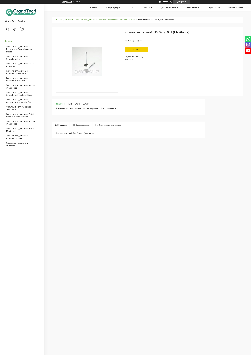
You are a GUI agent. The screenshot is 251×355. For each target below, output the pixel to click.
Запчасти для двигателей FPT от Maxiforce (20, 130)
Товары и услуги (113, 7)
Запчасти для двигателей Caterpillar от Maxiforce (17, 72)
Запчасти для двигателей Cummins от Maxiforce (17, 79)
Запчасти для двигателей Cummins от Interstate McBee (18, 101)
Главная (93, 7)
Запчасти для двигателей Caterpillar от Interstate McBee (19, 93)
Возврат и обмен (236, 7)
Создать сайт (67, 2)
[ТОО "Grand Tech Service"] (22, 12)
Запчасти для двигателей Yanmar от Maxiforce (21, 86)
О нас (133, 7)
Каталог (9, 41)
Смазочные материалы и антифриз (17, 144)
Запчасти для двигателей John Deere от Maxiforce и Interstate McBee (19, 49)
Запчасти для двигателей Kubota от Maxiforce (20, 122)
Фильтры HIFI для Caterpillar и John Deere (18, 108)
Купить (136, 50)
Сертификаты (214, 7)
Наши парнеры (193, 7)
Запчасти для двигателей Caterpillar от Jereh (17, 137)
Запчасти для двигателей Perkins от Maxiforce (20, 65)
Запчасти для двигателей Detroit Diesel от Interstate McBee (20, 115)
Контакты (148, 7)
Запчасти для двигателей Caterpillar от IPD (17, 57)
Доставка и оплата (169, 7)
